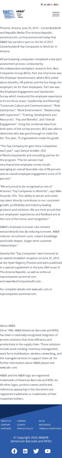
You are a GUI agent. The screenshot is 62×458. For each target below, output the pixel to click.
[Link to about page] (14, 451)
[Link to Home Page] (14, 14)
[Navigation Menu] (55, 14)
